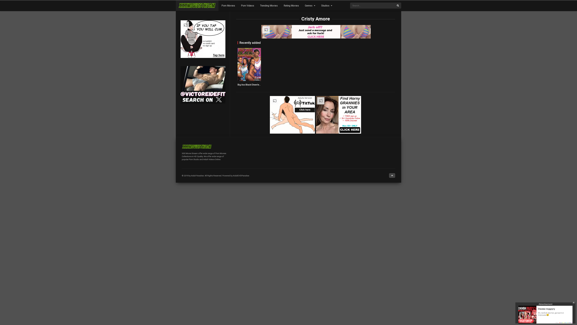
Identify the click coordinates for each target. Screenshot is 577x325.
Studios (325, 5)
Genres (308, 5)
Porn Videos (247, 5)
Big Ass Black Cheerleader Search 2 (255, 85)
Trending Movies (269, 5)
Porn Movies (228, 5)
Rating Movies (291, 5)
